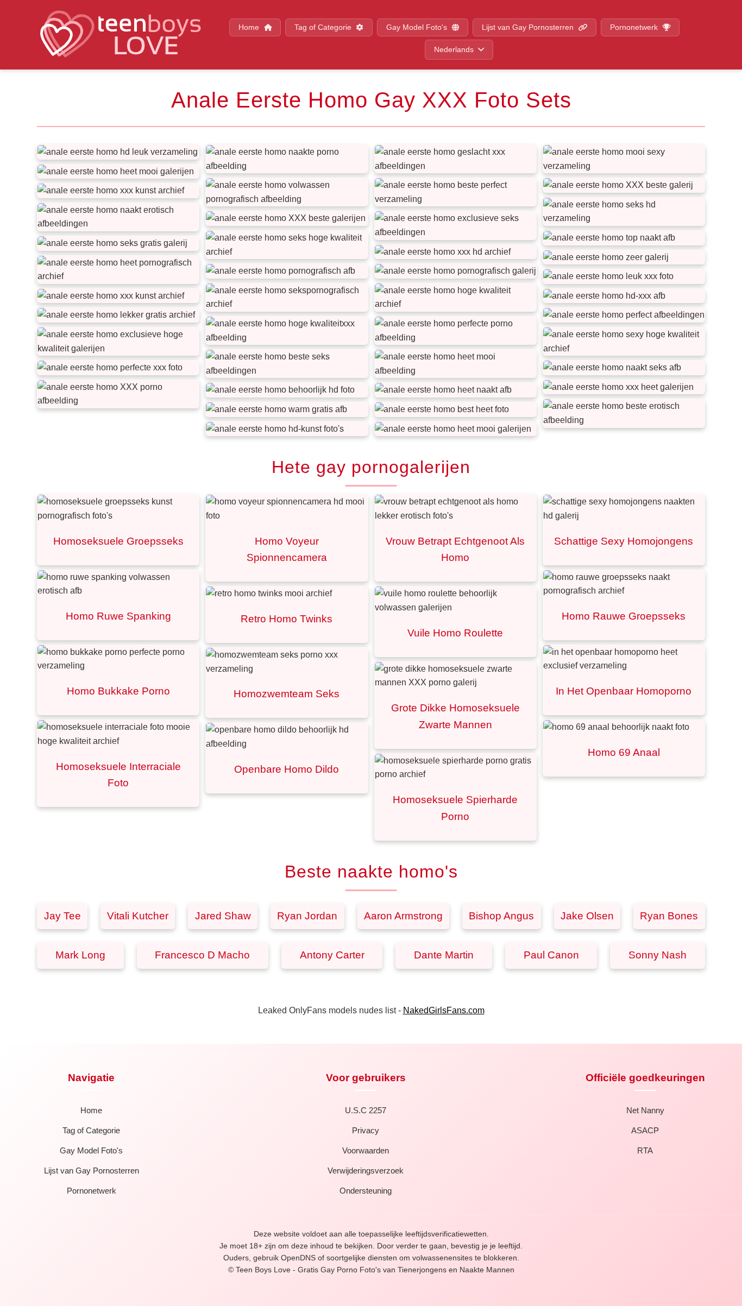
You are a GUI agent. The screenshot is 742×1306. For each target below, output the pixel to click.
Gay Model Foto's (417, 27)
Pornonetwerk (635, 27)
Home (249, 27)
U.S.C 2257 (365, 1110)
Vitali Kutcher (137, 916)
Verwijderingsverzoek (366, 1170)
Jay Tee (62, 916)
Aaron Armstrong (403, 916)
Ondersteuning (365, 1190)
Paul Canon (551, 955)
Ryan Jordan (307, 916)
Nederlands (454, 50)
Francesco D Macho (202, 955)
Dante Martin (444, 955)
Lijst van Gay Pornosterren (529, 27)
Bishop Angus (501, 916)
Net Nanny (645, 1110)
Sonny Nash (657, 955)
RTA (645, 1150)
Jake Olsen (587, 916)
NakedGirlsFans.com (444, 1010)
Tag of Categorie (324, 27)
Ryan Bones (669, 916)
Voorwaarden (365, 1150)
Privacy (365, 1130)
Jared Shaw (223, 916)
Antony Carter (332, 955)
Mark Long (80, 955)
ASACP (645, 1130)
